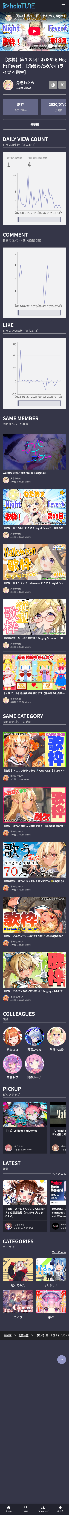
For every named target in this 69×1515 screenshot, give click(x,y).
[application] (34, 197)
